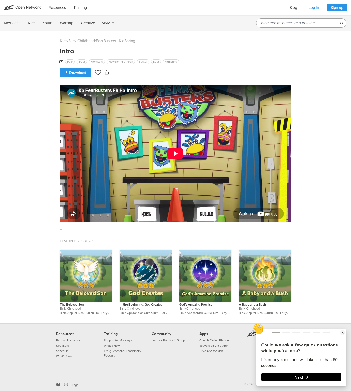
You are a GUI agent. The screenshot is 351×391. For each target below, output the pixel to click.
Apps (203, 333)
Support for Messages (118, 340)
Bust (156, 61)
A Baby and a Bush (252, 305)
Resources (65, 333)
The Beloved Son (72, 305)
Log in (314, 7)
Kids (63, 41)
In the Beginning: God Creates (141, 305)
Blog (293, 7)
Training (111, 333)
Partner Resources (68, 340)
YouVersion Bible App (213, 346)
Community (161, 333)
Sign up (337, 7)
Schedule (62, 351)
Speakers (62, 346)
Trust (82, 61)
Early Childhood (81, 41)
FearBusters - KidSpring (115, 41)
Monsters (97, 61)
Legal (75, 385)
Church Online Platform (215, 340)
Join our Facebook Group (168, 340)
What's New (64, 356)
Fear (70, 61)
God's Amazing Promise (195, 305)
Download (77, 72)
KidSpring (171, 61)
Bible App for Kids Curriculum (79, 313)
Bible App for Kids (211, 351)
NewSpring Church (121, 61)
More (106, 23)
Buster (143, 61)
